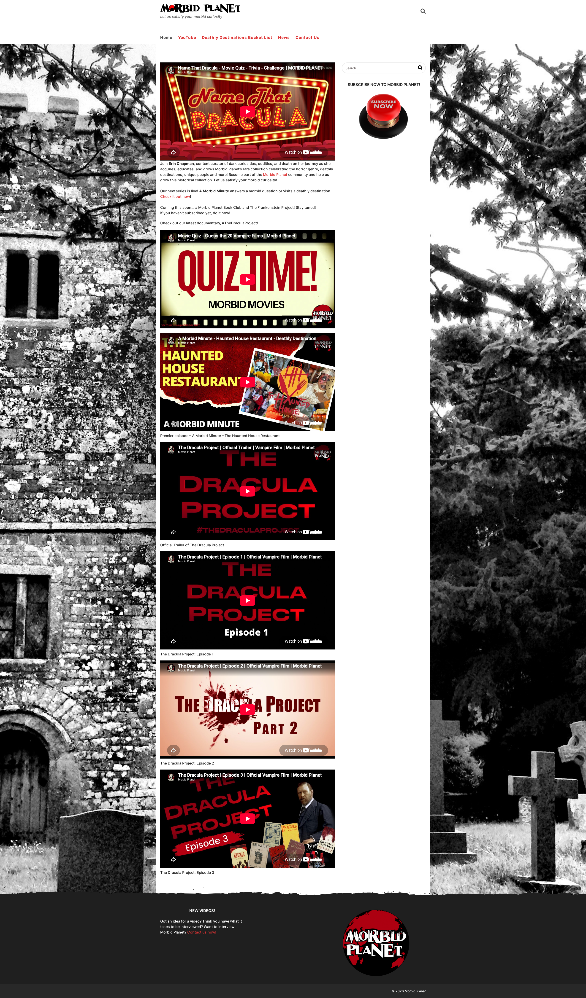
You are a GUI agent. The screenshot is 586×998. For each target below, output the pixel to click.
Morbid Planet (275, 174)
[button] (423, 11)
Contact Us (307, 37)
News (284, 37)
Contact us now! (201, 932)
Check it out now (175, 196)
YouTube (187, 37)
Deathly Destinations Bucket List (237, 37)
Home (166, 37)
